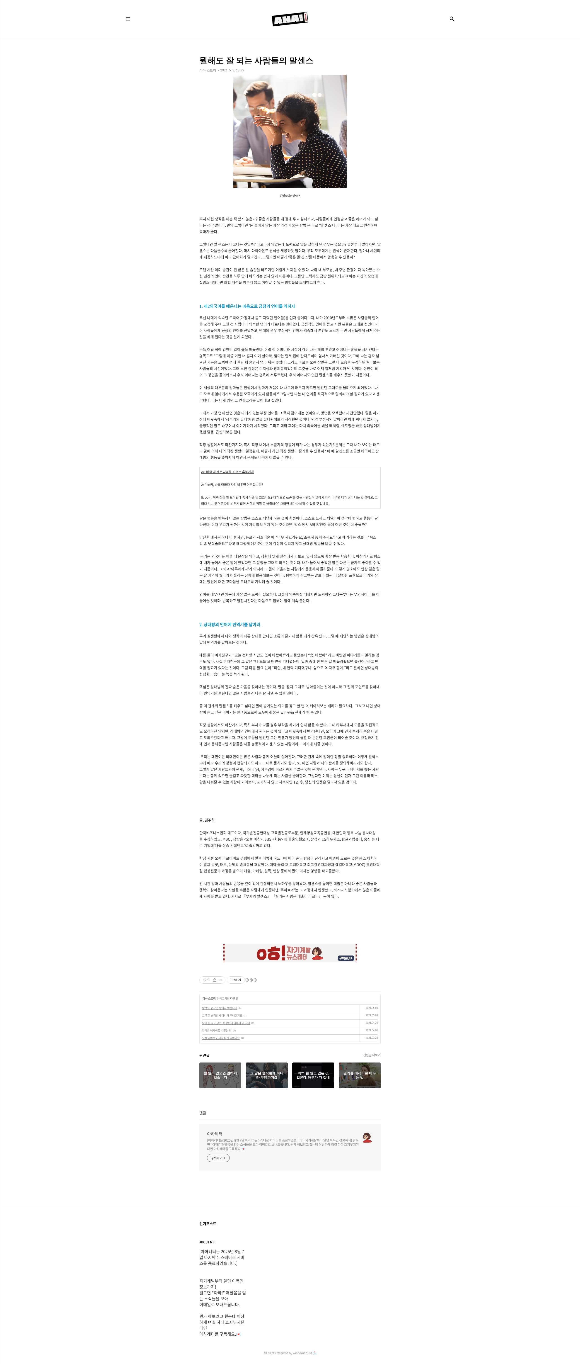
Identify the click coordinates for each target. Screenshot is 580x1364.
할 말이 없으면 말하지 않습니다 (219, 1008)
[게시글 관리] (220, 980)
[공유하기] (215, 980)
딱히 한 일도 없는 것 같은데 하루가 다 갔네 (226, 1023)
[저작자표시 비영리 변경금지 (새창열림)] (251, 980)
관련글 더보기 (372, 1055)
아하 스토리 (209, 999)
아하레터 (214, 1134)
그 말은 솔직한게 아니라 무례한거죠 (222, 1016)
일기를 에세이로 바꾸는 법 (217, 1030)
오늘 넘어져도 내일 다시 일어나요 (221, 1038)
